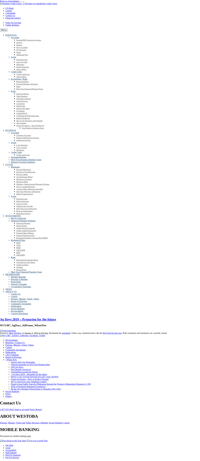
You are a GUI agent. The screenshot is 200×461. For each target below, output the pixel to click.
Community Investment (15, 350)
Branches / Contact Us (15, 342)
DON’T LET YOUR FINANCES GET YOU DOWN (34, 377)
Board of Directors (13, 357)
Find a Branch (36, 409)
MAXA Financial (13, 455)
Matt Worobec (15, 333)
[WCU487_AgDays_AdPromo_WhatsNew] (8, 330)
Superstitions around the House (24, 372)
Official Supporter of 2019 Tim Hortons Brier (30, 364)
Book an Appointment (9, 1)
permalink (66, 333)
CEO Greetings (12, 355)
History (8, 396)
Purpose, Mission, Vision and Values (15, 423)
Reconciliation (11, 340)
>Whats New (11, 360)
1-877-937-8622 (7, 409)
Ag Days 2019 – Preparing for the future (28, 319)
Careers (8, 10)
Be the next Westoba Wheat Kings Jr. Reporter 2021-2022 (36, 389)
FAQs (8, 394)
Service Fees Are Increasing (23, 362)
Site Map (9, 445)
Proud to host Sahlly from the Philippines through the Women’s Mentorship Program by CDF (51, 384)
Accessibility (10, 450)
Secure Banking (12, 391)
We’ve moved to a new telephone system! (29, 382)
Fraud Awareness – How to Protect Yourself (30, 379)
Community (10, 13)
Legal (7, 448)
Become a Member (40, 423)
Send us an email (22, 409)
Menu (4, 30)
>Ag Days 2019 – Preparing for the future (29, 374)
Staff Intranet (11, 453)
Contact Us (10, 15)
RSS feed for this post (112, 333)
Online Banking (12, 25)
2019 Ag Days (17, 367)
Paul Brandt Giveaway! (21, 369)
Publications (10, 352)
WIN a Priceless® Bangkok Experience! (28, 386)
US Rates (9, 8)
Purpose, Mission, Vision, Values (19, 345)
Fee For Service (12, 457)
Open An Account (13, 22)
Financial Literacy (13, 18)
